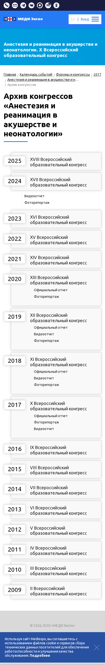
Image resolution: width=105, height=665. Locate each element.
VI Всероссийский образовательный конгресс (58, 510)
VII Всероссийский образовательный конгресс (58, 490)
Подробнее (40, 655)
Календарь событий (36, 74)
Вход (85, 19)
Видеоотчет (34, 196)
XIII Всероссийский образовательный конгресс (58, 280)
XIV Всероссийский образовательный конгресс (58, 260)
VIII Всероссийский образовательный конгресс (58, 470)
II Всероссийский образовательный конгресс (58, 591)
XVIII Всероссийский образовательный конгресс (58, 162)
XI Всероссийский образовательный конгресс (58, 362)
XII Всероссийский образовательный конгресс (58, 318)
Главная (10, 74)
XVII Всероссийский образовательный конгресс (58, 182)
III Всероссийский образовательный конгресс (58, 571)
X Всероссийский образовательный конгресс (58, 406)
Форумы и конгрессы (73, 74)
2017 (97, 74)
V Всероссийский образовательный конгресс (58, 530)
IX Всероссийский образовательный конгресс (58, 450)
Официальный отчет (51, 290)
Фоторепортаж (37, 203)
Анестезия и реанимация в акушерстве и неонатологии (43, 80)
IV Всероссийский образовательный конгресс (58, 550)
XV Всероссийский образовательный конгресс (58, 240)
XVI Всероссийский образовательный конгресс (58, 220)
